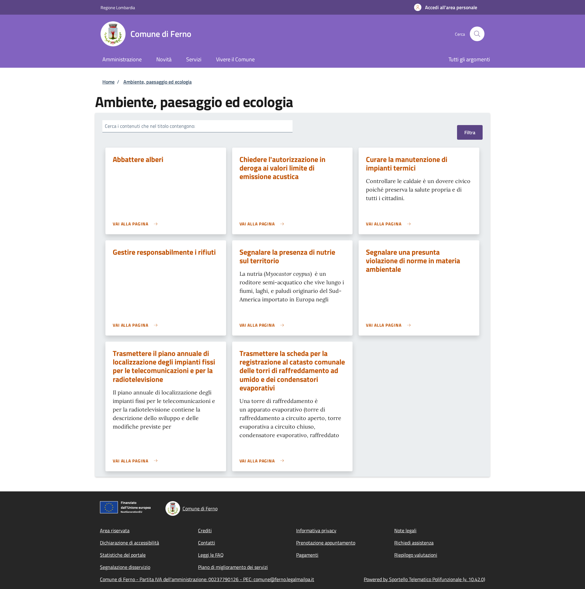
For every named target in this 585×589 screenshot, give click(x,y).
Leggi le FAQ (211, 554)
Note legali (405, 530)
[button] (445, 7)
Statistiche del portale (123, 554)
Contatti (206, 542)
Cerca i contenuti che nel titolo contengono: (150, 126)
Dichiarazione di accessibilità (129, 542)
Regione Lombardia (118, 7)
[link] (137, 224)
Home (108, 81)
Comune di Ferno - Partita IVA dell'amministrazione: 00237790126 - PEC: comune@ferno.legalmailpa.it (207, 579)
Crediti (205, 530)
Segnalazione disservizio (125, 567)
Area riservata (114, 530)
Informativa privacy (316, 530)
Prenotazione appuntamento (325, 542)
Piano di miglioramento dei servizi (233, 567)
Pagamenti (307, 554)
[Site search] (477, 34)
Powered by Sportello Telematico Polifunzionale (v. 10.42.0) (424, 579)
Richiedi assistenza (414, 542)
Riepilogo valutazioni (415, 554)
